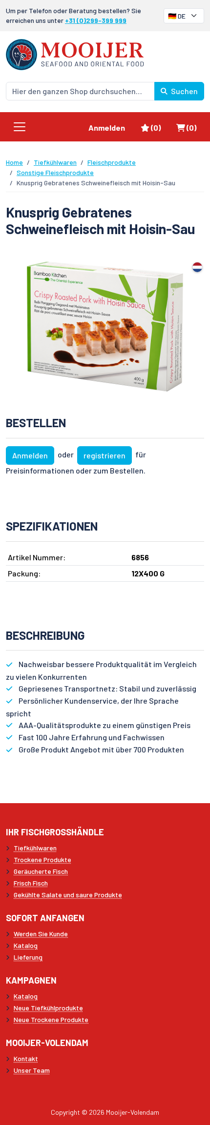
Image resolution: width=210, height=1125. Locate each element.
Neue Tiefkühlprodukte (48, 1008)
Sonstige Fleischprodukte (55, 172)
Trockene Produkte (42, 859)
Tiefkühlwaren (55, 162)
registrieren (105, 455)
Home (14, 162)
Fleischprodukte (111, 162)
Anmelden (106, 127)
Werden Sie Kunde (41, 933)
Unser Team (32, 1070)
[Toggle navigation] (19, 127)
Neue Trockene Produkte (51, 1019)
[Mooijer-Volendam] (75, 53)
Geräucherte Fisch (41, 871)
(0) (159, 127)
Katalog (26, 945)
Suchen (183, 91)
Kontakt (26, 1058)
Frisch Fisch (31, 883)
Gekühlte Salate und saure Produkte (68, 894)
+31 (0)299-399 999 (95, 20)
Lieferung (28, 957)
